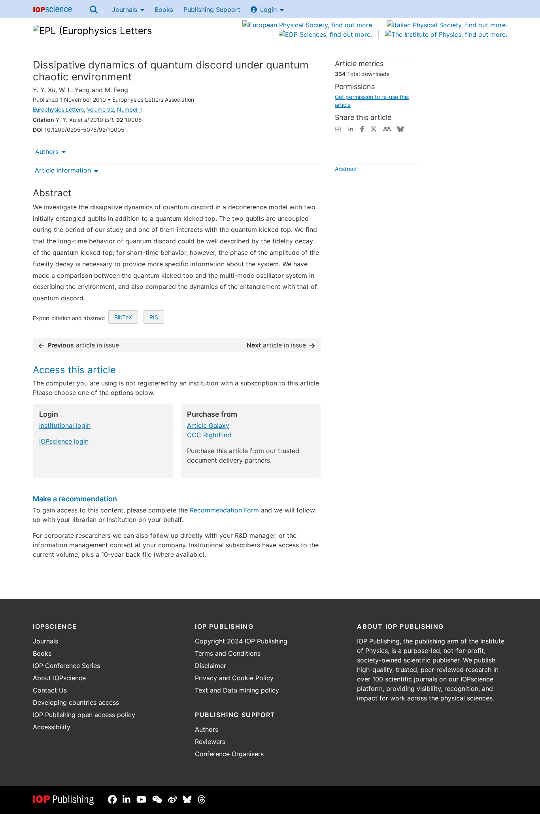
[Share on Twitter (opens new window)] (373, 128)
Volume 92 (100, 109)
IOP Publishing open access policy (84, 715)
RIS (153, 317)
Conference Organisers (229, 754)
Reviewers (210, 742)
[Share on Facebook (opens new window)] (362, 128)
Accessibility (51, 727)
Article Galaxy (208, 425)
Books (164, 9)
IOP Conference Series (66, 666)
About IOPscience (59, 678)
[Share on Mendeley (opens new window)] (387, 128)
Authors (47, 152)
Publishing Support (211, 9)
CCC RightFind (209, 435)
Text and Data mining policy (237, 690)
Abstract (346, 168)
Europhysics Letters (58, 109)
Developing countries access (76, 702)
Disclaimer (210, 666)
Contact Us (50, 690)
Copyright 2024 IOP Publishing (241, 641)
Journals (124, 9)
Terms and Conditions (228, 653)
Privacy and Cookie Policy (234, 678)
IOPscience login (64, 441)
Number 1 (129, 109)
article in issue (83, 345)
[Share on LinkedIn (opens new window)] (350, 128)
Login (268, 9)
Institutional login (65, 425)
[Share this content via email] (338, 128)
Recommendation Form (224, 510)
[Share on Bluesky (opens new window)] (400, 128)
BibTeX (123, 317)
